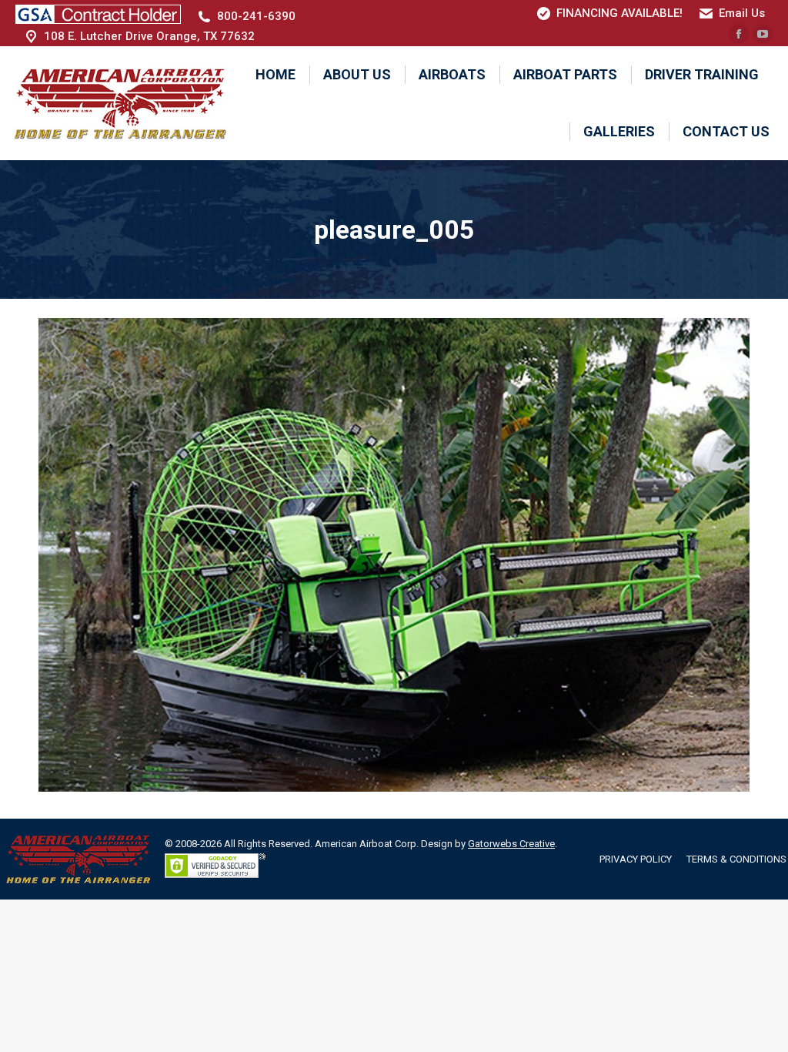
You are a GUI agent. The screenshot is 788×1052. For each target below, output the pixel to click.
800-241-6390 (256, 16)
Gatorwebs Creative (511, 843)
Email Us (742, 13)
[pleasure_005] (394, 555)
